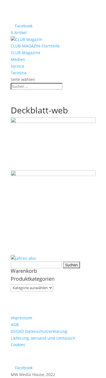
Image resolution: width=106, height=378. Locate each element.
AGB (15, 324)
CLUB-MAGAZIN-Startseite (35, 46)
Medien (18, 59)
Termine (19, 73)
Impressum (21, 317)
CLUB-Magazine (25, 52)
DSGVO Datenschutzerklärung (39, 331)
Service (17, 66)
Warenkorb (24, 270)
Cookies (18, 344)
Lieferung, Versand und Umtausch (43, 338)
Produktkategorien (33, 278)
